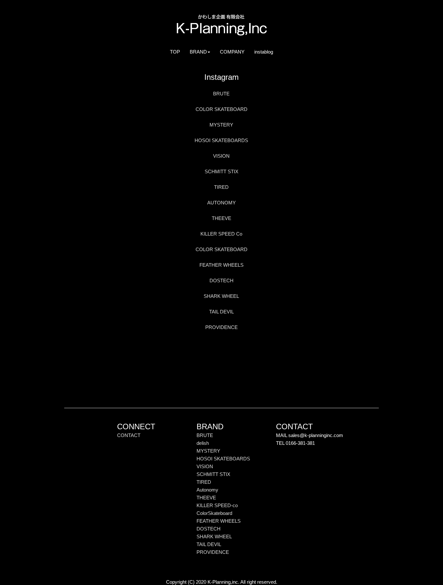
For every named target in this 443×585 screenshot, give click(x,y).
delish (203, 443)
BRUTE (221, 93)
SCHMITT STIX (221, 171)
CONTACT (128, 435)
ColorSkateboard (214, 513)
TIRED (221, 187)
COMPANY (234, 52)
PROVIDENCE (221, 327)
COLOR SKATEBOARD (221, 109)
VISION (221, 156)
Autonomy (207, 490)
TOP (177, 52)
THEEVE (221, 218)
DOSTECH (221, 280)
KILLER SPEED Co (221, 234)
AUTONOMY (221, 202)
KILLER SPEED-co (217, 505)
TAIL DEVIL (221, 311)
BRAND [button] (198, 52)
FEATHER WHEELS (221, 265)
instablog (266, 52)
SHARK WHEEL (221, 296)
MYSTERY (221, 125)
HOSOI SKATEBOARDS (221, 140)
